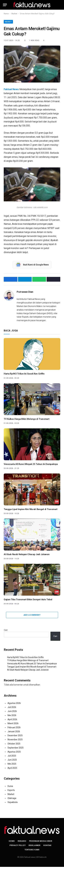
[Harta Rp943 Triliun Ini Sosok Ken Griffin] (32, 354)
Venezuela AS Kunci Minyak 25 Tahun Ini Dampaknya (31, 464)
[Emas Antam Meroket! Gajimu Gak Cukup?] (32, 64)
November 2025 (15, 739)
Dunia (10, 786)
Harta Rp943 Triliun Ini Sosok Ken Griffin (24, 373)
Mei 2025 (12, 764)
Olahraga (12, 798)
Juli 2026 (12, 707)
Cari (6, 630)
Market (14, 14)
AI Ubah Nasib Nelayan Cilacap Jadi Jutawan (26, 554)
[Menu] (5, 4)
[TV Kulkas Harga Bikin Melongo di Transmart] (32, 399)
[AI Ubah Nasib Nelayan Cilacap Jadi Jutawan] (32, 534)
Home (6, 14)
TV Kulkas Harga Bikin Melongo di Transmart (26, 419)
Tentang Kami (32, 850)
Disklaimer (34, 845)
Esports (11, 790)
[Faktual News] (32, 5)
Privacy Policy (18, 845)
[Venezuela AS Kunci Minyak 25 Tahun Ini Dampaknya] (32, 444)
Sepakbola (13, 802)
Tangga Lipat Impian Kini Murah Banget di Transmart (30, 509)
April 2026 (12, 719)
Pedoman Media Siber (40, 841)
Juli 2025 (12, 756)
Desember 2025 (15, 735)
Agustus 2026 (14, 703)
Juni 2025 (12, 760)
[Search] (59, 4)
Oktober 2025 (14, 743)
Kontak (47, 845)
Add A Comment (32, 615)
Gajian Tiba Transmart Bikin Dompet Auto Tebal (28, 599)
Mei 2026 (12, 715)
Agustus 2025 (14, 752)
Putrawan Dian (25, 291)
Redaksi (22, 841)
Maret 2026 (13, 723)
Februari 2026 (14, 727)
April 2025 (12, 768)
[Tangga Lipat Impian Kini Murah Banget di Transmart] (32, 489)
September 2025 (16, 748)
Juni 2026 (12, 711)
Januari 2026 (14, 731)
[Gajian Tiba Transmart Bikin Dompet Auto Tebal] (32, 580)
